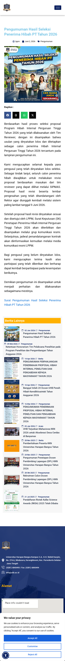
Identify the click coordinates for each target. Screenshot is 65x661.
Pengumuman (46, 41)
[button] (7, 115)
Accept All (32, 638)
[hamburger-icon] (57, 7)
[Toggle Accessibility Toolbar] (5, 655)
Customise (32, 646)
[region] (32, 637)
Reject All (32, 654)
